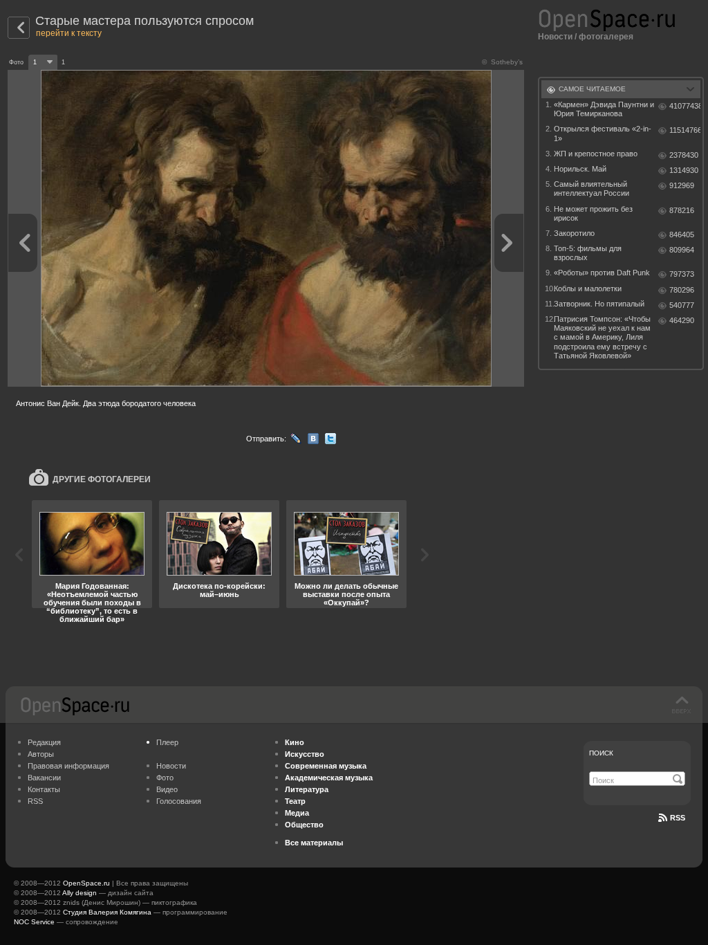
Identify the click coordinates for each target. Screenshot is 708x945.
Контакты (44, 789)
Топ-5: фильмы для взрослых (588, 253)
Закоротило (574, 233)
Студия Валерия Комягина (107, 912)
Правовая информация (68, 766)
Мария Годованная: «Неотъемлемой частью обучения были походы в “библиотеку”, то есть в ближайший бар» (92, 602)
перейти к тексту (69, 33)
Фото (165, 777)
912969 (681, 185)
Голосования (178, 801)
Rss (677, 818)
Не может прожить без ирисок (593, 213)
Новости (555, 37)
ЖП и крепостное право (595, 153)
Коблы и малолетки (588, 288)
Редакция (44, 742)
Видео (167, 789)
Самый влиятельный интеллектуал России (591, 188)
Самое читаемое (592, 89)
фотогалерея (606, 37)
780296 (681, 290)
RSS (35, 801)
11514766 (684, 130)
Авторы (41, 754)
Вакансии (44, 777)
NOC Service (34, 922)
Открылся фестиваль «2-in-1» (602, 133)
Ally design (79, 893)
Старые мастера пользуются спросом (144, 21)
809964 (681, 250)
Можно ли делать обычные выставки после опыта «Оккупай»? (346, 594)
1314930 (683, 170)
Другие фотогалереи (102, 479)
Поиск (601, 753)
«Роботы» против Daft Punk (602, 272)
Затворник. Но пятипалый (599, 304)
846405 (681, 234)
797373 (681, 274)
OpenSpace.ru (86, 883)
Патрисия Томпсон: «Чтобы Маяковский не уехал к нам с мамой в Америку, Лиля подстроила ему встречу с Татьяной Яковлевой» (602, 337)
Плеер (167, 742)
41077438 (684, 106)
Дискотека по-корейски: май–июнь (219, 590)
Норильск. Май (580, 169)
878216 (681, 210)
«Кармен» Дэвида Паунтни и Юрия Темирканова (604, 109)
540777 (681, 305)
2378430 (683, 155)
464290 (681, 320)
